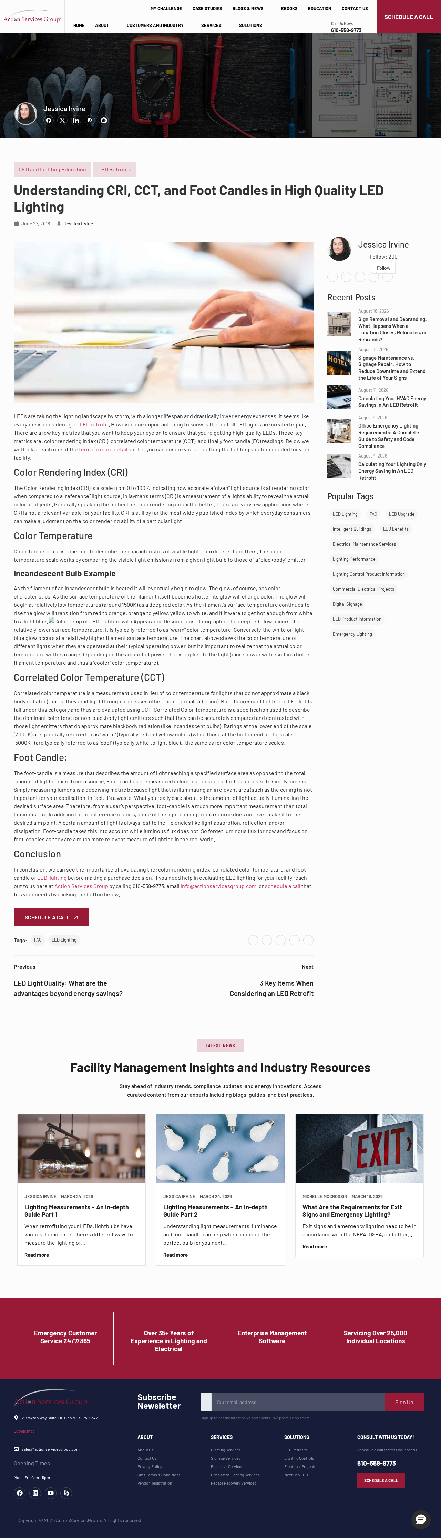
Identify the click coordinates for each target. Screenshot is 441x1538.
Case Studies (207, 8)
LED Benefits (396, 529)
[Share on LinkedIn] (76, 120)
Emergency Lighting (352, 634)
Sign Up (404, 1402)
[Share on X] (62, 120)
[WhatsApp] (308, 940)
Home (79, 25)
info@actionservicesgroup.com (218, 886)
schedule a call (282, 886)
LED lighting (52, 877)
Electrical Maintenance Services (364, 544)
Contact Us (355, 8)
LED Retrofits (114, 169)
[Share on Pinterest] (90, 120)
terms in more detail (103, 449)
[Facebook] (253, 940)
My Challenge (166, 8)
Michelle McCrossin (324, 1196)
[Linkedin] (35, 1493)
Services (211, 25)
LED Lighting (64, 940)
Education (319, 8)
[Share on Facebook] (48, 120)
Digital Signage (347, 604)
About (102, 25)
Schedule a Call (48, 917)
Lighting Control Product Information (369, 574)
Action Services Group (81, 886)
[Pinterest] (294, 940)
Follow (383, 268)
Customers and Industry (155, 25)
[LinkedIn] (281, 940)
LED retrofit (94, 424)
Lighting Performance (354, 559)
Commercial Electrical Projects (363, 589)
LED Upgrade (401, 514)
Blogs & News (248, 8)
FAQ (37, 940)
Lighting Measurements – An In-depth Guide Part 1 (76, 1210)
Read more (36, 1254)
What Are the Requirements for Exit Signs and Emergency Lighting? (352, 1210)
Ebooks (289, 8)
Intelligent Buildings (352, 529)
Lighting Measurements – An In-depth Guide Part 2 (215, 1210)
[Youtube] (51, 1493)
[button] (220, 1045)
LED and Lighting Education (52, 169)
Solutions (250, 25)
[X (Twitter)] (267, 940)
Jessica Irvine (64, 108)
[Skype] (66, 1493)
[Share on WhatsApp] (104, 120)
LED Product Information (357, 619)
